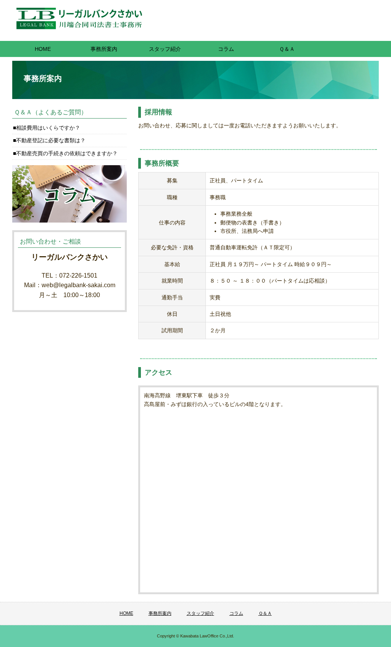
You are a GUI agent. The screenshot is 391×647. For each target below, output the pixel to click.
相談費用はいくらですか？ (48, 128)
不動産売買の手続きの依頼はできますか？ (67, 153)
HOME (43, 49)
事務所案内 (103, 49)
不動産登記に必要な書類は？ (51, 140)
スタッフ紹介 (165, 49)
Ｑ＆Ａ (287, 49)
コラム (226, 49)
